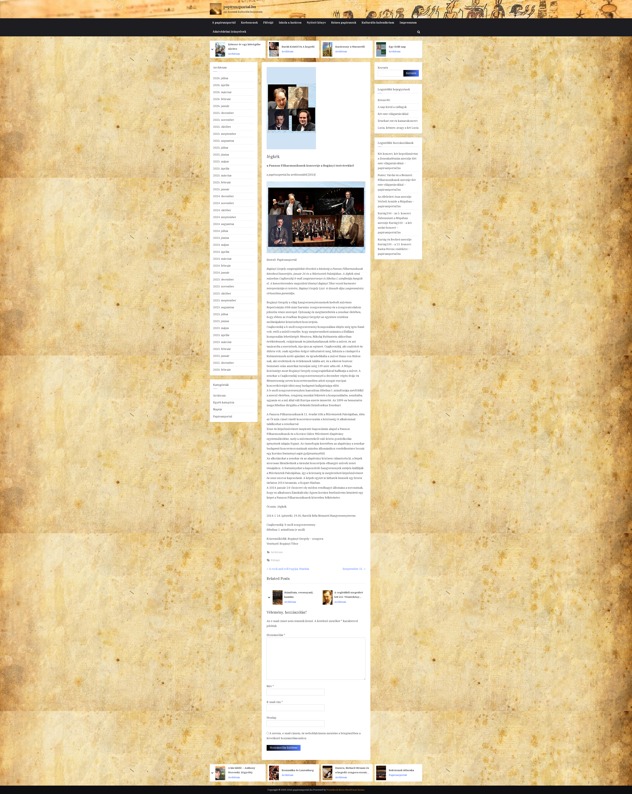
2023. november (223, 286)
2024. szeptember (224, 217)
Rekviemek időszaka (240, 770)
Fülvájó (268, 22)
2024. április (221, 251)
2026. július (220, 78)
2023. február (222, 349)
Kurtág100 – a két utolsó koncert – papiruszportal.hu (395, 227)
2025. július (220, 147)
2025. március (222, 175)
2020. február (222, 369)
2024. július (220, 231)
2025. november (223, 119)
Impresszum (408, 22)
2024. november (223, 203)
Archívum (234, 51)
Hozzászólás (276, 635)
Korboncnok (249, 22)
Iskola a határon (290, 22)
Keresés (383, 67)
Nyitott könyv (316, 22)
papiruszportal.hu (240, 6)
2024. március (222, 258)
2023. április (221, 335)
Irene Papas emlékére (349, 46)
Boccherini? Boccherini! (350, 594)
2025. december (223, 113)
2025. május (221, 161)
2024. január (221, 272)
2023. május (221, 328)
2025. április (221, 168)
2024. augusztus (223, 224)
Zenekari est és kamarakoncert (398, 120)
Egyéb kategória (223, 402)
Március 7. (341, 770)
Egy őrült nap (236, 46)
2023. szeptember (224, 300)
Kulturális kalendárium (378, 22)
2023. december (223, 279)
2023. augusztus (223, 307)
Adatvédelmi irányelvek (229, 31)
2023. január (221, 355)
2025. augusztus (223, 140)
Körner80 (384, 100)
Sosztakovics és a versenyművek (292, 46)
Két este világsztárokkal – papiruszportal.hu (397, 163)
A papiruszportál (224, 22)
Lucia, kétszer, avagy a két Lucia (398, 127)
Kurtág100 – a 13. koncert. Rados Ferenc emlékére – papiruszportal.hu (395, 248)
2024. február (222, 265)
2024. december (223, 196)
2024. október (222, 210)
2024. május (221, 244)
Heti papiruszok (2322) (296, 770)
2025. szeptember (224, 133)
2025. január (221, 189)
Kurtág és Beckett (389, 239)
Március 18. (396, 770)
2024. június (221, 237)
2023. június (221, 321)
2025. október (222, 126)
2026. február (222, 99)
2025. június (221, 154)
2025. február (222, 182)
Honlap (271, 717)
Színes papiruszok (343, 22)
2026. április (221, 85)
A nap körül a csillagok (392, 107)
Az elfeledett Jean (389, 196)
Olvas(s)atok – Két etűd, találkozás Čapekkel (404, 46)
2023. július (220, 314)
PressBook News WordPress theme (346, 789)
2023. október (222, 293)
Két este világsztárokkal (393, 114)
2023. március (222, 342)
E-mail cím (275, 702)
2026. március (222, 92)
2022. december (223, 362)
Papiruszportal (222, 416)
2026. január (221, 106)
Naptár (217, 409)
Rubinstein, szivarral (297, 594)
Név (270, 686)
